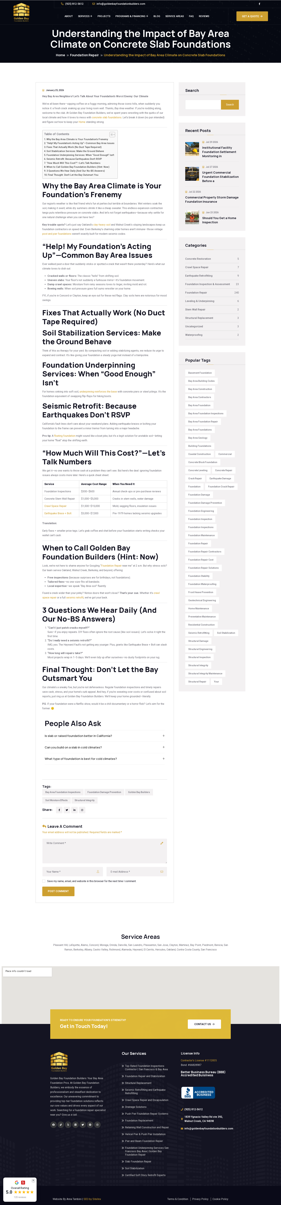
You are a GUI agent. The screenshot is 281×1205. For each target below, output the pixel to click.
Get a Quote (250, 16)
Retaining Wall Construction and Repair (147, 1127)
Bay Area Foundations (200, 429)
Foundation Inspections (201, 527)
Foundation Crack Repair (221, 486)
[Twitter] (83, 1124)
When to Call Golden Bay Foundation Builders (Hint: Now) (78, 167)
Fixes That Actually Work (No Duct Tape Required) (74, 147)
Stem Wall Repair (195, 309)
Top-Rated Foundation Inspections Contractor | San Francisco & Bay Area (146, 1067)
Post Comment (58, 891)
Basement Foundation (200, 373)
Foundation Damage (199, 494)
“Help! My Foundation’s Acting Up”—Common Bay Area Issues (80, 143)
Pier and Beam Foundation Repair (144, 1141)
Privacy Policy (200, 1199)
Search (192, 90)
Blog (157, 16)
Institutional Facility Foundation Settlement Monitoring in (219, 152)
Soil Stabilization (134, 1168)
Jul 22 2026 (194, 191)
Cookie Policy (220, 1199)
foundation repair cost (200, 559)
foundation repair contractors (204, 551)
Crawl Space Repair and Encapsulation (146, 1100)
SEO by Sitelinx (92, 1199)
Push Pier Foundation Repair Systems (146, 1113)
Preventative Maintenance (202, 616)
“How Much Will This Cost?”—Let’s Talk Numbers (73, 163)
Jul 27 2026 (211, 167)
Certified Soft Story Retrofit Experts (145, 1175)
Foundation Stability (198, 576)
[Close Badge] (33, 1180)
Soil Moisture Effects (56, 800)
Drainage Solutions (136, 1106)
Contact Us (202, 1024)
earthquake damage (220, 478)
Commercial (225, 454)
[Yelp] (68, 1124)
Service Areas (174, 16)
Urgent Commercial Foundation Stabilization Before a (220, 176)
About (69, 16)
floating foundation (64, 435)
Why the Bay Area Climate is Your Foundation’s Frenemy (77, 139)
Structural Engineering (200, 649)
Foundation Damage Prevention (104, 792)
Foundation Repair (84, 55)
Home (60, 55)
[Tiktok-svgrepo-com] (61, 1124)
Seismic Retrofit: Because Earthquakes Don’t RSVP (74, 159)
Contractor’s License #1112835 (199, 1060)
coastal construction (199, 454)
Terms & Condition (177, 1199)
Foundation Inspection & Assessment (207, 284)
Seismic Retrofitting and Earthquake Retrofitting (145, 1091)
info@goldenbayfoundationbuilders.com (121, 3)
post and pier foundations (56, 233)
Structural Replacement (199, 318)
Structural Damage (198, 641)
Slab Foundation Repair (138, 1161)
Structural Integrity (84, 800)
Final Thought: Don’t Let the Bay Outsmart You (73, 175)
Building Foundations (199, 446)
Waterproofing (193, 334)
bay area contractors (199, 397)
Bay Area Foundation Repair (203, 421)
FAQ (191, 16)
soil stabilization (226, 633)
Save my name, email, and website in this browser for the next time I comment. (91, 881)
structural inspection (199, 657)
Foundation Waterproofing (202, 584)
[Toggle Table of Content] (110, 134)
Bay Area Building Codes (201, 381)
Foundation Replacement (139, 1120)
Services (83, 16)
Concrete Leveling (197, 470)
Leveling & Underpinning (199, 301)
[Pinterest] (90, 1124)
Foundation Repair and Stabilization (145, 1076)
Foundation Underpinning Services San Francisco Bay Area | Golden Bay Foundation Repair (147, 1151)
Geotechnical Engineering (202, 600)
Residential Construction (201, 624)
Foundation (194, 486)
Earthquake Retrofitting (199, 275)
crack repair (195, 478)
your (216, 681)
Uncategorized (194, 326)
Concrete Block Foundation (202, 462)
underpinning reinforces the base (98, 391)
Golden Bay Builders (139, 792)
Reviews (204, 16)
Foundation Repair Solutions (203, 568)
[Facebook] (53, 1124)
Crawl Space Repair (55, 506)
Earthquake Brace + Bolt (57, 513)
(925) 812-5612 (74, 3)
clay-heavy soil (101, 224)
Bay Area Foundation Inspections (62, 792)
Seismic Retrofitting (198, 633)
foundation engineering (201, 511)
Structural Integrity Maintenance (205, 673)
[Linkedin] (75, 1124)
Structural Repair (197, 681)
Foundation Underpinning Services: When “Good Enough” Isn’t (80, 155)
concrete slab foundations (106, 117)
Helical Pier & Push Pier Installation (145, 1134)
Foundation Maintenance (201, 535)
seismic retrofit (75, 597)
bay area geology (197, 438)
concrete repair (223, 470)
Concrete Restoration (198, 258)
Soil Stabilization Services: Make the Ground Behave (75, 151)
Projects (104, 16)
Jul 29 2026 (211, 142)
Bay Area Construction (200, 389)
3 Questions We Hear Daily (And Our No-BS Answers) (76, 171)
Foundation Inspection (200, 519)
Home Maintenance (198, 608)
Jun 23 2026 (212, 212)
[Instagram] (97, 1124)
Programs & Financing (130, 16)
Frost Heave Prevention (200, 592)
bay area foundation (199, 405)
